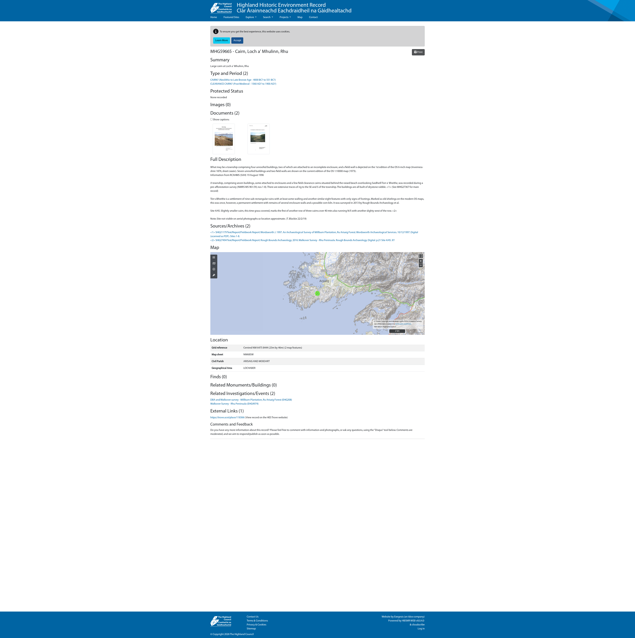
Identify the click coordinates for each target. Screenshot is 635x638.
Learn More (221, 40)
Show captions (220, 119)
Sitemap (251, 628)
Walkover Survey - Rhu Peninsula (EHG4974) (234, 404)
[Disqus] (317, 483)
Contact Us (252, 617)
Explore (250, 17)
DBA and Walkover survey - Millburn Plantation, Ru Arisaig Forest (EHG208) (251, 400)
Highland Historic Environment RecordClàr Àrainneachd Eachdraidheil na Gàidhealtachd (294, 8)
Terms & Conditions (257, 620)
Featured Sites (231, 17)
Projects (284, 17)
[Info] (214, 269)
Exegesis (398, 617)
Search (267, 17)
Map (299, 17)
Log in (421, 628)
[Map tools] (214, 275)
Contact (313, 17)
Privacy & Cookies (256, 624)
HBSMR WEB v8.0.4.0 (413, 620)
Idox (410, 617)
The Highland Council (242, 634)
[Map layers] (214, 258)
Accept (237, 40)
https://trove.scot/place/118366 (227, 417)
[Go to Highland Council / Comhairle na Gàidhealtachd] (221, 6)
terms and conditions (403, 324)
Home (213, 17)
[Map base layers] (214, 264)
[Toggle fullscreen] (421, 256)
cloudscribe (418, 624)
